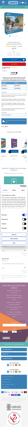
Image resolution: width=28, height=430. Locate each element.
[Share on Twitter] (5, 126)
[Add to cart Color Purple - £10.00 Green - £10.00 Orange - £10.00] (14, 145)
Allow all (14, 234)
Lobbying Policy (5, 387)
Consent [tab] (5, 190)
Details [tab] (14, 190)
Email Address (14, 323)
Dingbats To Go (14, 156)
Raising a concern (6, 381)
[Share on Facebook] (7, 126)
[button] (9, 36)
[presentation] (3, 24)
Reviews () (20, 46)
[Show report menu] (24, 251)
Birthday (14, 329)
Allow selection (14, 238)
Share (2, 126)
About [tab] (23, 190)
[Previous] (2, 149)
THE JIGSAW (3, 92)
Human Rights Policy (6, 379)
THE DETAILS (4, 112)
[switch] (24, 219)
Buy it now (14, 64)
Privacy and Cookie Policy (7, 376)
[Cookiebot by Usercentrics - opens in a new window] (20, 186)
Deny (14, 242)
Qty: (14, 51)
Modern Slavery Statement (8, 384)
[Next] (25, 149)
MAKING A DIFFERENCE (6, 115)
